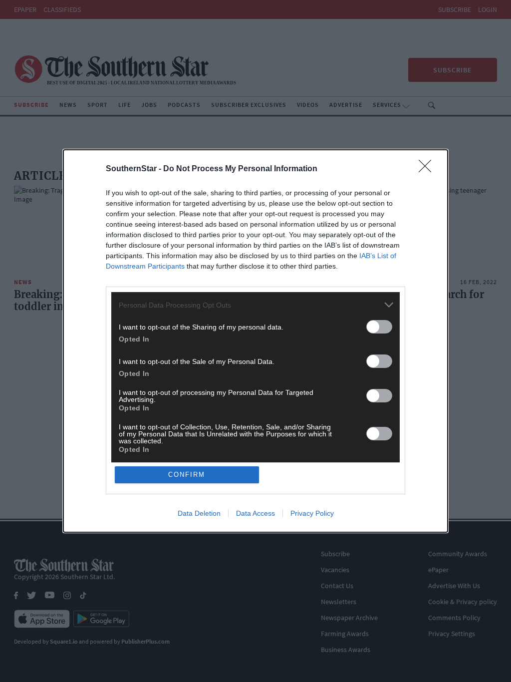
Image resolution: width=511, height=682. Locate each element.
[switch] (379, 327)
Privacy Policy (312, 513)
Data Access (255, 513)
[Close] (428, 169)
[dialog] (255, 341)
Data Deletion (199, 513)
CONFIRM (186, 474)
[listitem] (255, 305)
